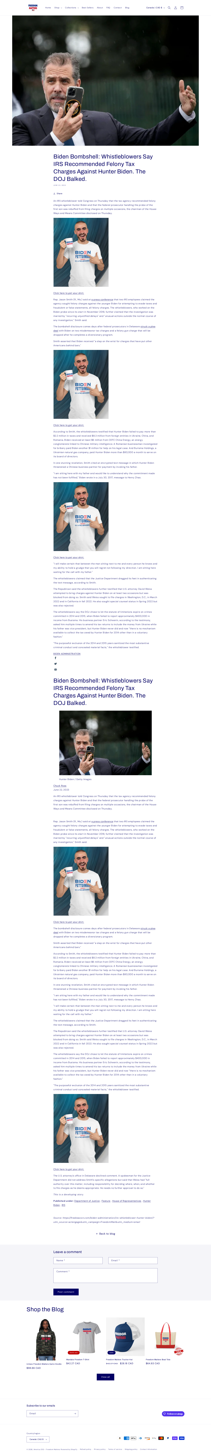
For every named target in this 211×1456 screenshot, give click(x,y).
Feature (106, 1200)
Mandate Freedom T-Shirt (77, 1360)
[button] (58, 8)
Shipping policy (131, 1449)
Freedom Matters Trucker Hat (119, 1360)
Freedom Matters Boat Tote (158, 1360)
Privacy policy (100, 1449)
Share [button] (59, 193)
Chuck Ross (59, 785)
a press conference (102, 299)
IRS (63, 1205)
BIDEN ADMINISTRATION (67, 653)
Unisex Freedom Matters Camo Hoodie (44, 1364)
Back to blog (107, 1233)
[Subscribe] (75, 1413)
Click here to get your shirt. (68, 293)
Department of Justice (87, 1200)
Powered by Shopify (69, 1449)
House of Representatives (126, 1200)
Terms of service (115, 1449)
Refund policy (85, 1449)
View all (105, 1377)
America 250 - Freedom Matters (47, 1449)
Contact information (148, 1449)
